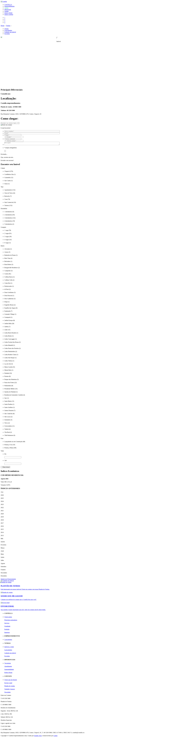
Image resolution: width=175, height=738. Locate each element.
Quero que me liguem (10, 680)
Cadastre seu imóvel (10, 32)
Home (2, 25)
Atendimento (8, 666)
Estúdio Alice (38, 735)
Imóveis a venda (9, 647)
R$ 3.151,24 (8, 482)
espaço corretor (8, 14)
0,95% (8, 485)
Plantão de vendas (9, 686)
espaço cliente (8, 13)
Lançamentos (8, 30)
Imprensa (7, 632)
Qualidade (7, 626)
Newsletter (7, 692)
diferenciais (7, 9)
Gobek (55, 735)
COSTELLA (8, 4)
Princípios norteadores (10, 620)
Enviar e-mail (8, 683)
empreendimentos (9, 6)
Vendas (8, 25)
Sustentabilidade (9, 669)
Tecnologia (7, 663)
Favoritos (7, 33)
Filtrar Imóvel (5, 467)
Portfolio (6, 629)
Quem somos (8, 617)
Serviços (6, 623)
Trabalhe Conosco (9, 689)
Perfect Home (8, 672)
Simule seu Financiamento (8, 579)
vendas (6, 8)
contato (6, 11)
